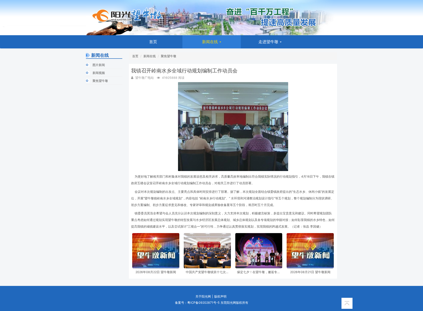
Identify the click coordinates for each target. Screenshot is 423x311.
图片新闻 (99, 65)
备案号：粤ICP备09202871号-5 (197, 302)
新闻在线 (210, 41)
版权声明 (220, 296)
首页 (153, 41)
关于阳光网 (203, 296)
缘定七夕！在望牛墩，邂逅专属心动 (258, 272)
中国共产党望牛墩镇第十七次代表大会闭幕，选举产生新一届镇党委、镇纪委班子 (207, 272)
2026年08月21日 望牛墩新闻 (310, 272)
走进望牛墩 (268, 41)
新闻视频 (99, 73)
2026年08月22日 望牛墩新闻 (155, 272)
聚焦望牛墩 (100, 81)
